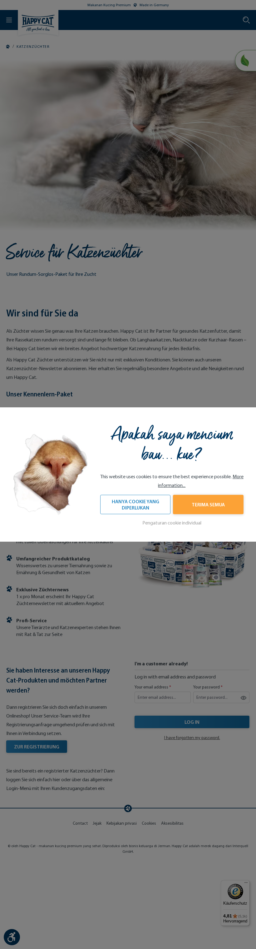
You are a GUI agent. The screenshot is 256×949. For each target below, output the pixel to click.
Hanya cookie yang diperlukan (135, 504)
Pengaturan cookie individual (171, 523)
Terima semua (208, 504)
